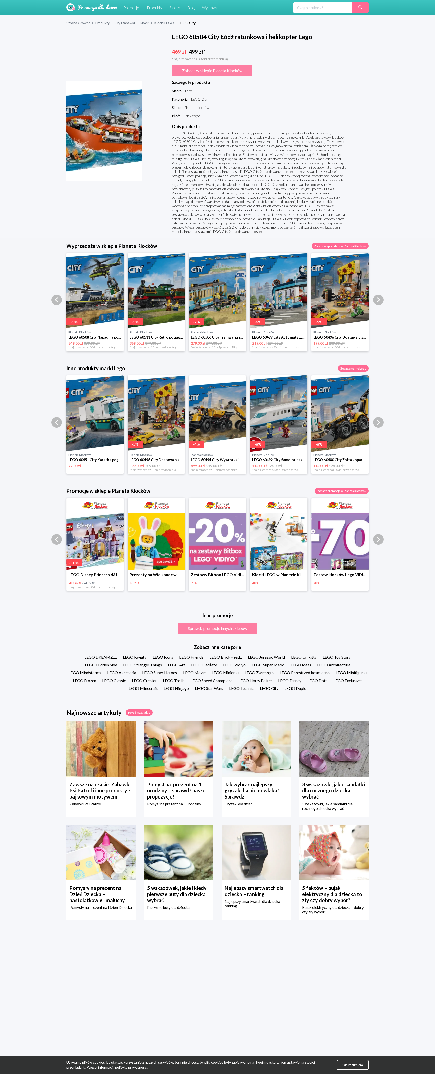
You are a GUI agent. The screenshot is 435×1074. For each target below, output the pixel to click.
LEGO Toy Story (337, 657)
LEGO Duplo (295, 688)
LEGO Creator (144, 680)
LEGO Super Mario (268, 664)
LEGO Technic (241, 688)
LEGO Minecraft (143, 688)
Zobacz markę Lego (353, 368)
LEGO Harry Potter (255, 680)
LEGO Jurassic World (266, 657)
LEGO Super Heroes (159, 672)
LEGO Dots (317, 680)
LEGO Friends (191, 657)
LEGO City (269, 688)
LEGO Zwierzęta (259, 672)
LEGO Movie (194, 672)
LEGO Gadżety (204, 664)
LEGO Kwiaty (135, 657)
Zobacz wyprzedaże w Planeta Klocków (340, 246)
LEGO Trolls (173, 680)
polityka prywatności (131, 1067)
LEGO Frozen (84, 680)
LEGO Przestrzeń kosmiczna (305, 672)
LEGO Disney (289, 680)
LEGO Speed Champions (211, 680)
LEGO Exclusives (347, 680)
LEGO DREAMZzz (100, 657)
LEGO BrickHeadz (225, 657)
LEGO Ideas (301, 664)
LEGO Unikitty (304, 657)
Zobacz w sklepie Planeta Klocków (212, 70)
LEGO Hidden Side (101, 664)
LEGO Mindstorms (84, 672)
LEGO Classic (114, 680)
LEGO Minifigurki (351, 672)
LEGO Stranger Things (142, 664)
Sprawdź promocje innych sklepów (217, 628)
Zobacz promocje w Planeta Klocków (341, 491)
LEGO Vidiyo (234, 664)
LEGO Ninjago (176, 688)
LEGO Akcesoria (121, 672)
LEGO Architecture (333, 664)
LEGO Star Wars (209, 688)
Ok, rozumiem (352, 1065)
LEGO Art (176, 664)
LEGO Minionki (225, 672)
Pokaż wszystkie (139, 712)
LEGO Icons (163, 657)
